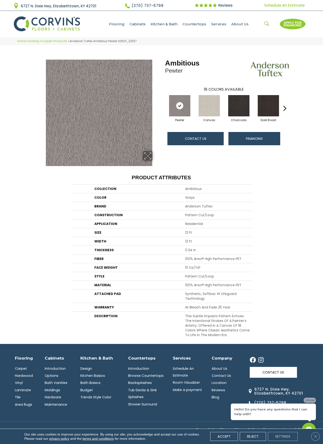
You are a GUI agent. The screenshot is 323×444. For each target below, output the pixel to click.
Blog (215, 397)
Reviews (225, 5)
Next (284, 101)
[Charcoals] (239, 106)
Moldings (52, 390)
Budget (86, 390)
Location (219, 382)
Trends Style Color (95, 397)
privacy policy (59, 438)
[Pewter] (180, 106)
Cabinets (138, 24)
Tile (18, 397)
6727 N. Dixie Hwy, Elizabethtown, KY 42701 (58, 6)
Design (86, 368)
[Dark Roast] (268, 106)
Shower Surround (142, 404)
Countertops (194, 24)
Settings (282, 436)
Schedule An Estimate (284, 5)
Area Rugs (23, 404)
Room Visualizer (186, 382)
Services (218, 24)
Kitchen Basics (92, 375)
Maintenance (56, 404)
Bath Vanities (56, 382)
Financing (254, 138)
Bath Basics (90, 382)
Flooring (117, 24)
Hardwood (24, 375)
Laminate (23, 390)
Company (222, 358)
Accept (224, 436)
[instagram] (261, 360)
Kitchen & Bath (164, 24)
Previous (162, 101)
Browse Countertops (146, 375)
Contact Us (195, 138)
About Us (240, 24)
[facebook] (253, 360)
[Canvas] (209, 106)
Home (21, 41)
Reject (253, 436)
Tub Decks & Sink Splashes (142, 393)
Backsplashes (140, 382)
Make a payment (187, 389)
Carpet (47, 41)
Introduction (55, 368)
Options (51, 375)
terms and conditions (98, 438)
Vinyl (19, 382)
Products (60, 41)
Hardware (53, 397)
